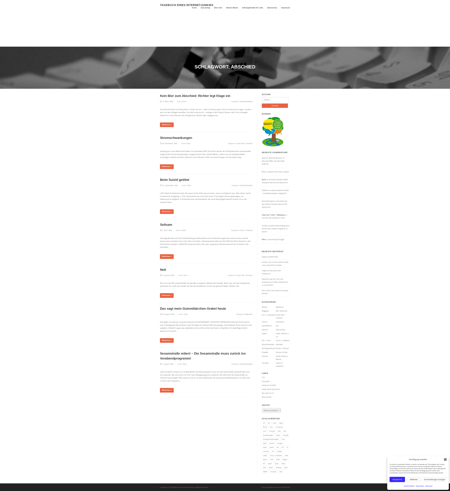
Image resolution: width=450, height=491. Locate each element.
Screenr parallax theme (269, 487)
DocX (184, 101)
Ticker (283, 464)
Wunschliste (266, 397)
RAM (278, 459)
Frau (283, 439)
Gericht (271, 443)
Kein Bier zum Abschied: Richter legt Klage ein (195, 96)
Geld (264, 443)
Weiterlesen (166, 125)
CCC (263, 377)
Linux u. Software (282, 340)
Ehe (279, 431)
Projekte (265, 352)
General (265, 330)
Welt (285, 468)
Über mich (218, 8)
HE (278, 447)
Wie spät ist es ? (268, 393)
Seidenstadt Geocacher (271, 389)
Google (279, 443)
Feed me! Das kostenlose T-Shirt (273, 218)
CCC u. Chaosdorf (269, 315)
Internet (266, 451)
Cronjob (272, 431)
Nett (163, 269)
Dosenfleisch (267, 326)
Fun (277, 326)
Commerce (280, 322)
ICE (283, 447)
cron (264, 431)
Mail (286, 455)
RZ (264, 464)
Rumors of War (282, 352)
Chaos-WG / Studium (244, 143)
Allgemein (249, 314)
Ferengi (285, 435)
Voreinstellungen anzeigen (434, 479)
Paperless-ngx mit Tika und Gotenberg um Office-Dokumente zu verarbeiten (275, 282)
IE (287, 447)
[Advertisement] (225, 29)
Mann (265, 459)
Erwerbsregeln (268, 435)
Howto (264, 333)
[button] (445, 459)
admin (183, 230)
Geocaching (205, 8)
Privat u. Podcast (246, 230)
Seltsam (166, 224)
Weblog (278, 468)
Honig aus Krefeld (269, 385)
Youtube (273, 472)
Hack (265, 447)
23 (264, 423)
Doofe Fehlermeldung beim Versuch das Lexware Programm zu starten (275, 229)
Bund (265, 427)
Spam (270, 464)
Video (271, 468)
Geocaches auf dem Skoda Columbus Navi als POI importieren (274, 204)
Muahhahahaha (246, 101)
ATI (269, 423)
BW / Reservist (281, 311)
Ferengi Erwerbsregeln (271, 439)
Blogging (265, 311)
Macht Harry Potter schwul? (279, 172)
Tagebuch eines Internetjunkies (186, 4)
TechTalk (265, 363)
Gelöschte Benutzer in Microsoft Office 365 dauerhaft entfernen (273, 161)
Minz (264, 239)
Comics (264, 322)
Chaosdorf (266, 381)
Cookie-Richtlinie (409, 486)
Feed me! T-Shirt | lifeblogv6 (273, 215)
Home (194, 8)
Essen (278, 435)
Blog (281, 423)
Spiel (276, 464)
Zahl (280, 472)
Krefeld (279, 451)
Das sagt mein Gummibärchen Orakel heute (193, 308)
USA (264, 468)
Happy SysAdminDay (270, 257)
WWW (265, 472)
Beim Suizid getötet (174, 180)
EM (285, 431)
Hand (272, 447)
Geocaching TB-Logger (276, 239)
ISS (273, 451)
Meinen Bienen (232, 8)
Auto (274, 423)
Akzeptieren (397, 479)
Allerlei (264, 307)
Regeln (285, 459)
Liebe (265, 455)
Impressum (428, 486)
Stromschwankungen (176, 138)
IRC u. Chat (266, 340)
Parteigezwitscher (269, 348)
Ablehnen (414, 479)
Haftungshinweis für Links (252, 8)
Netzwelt (279, 344)
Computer (279, 427)
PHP (271, 459)
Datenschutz (420, 486)
